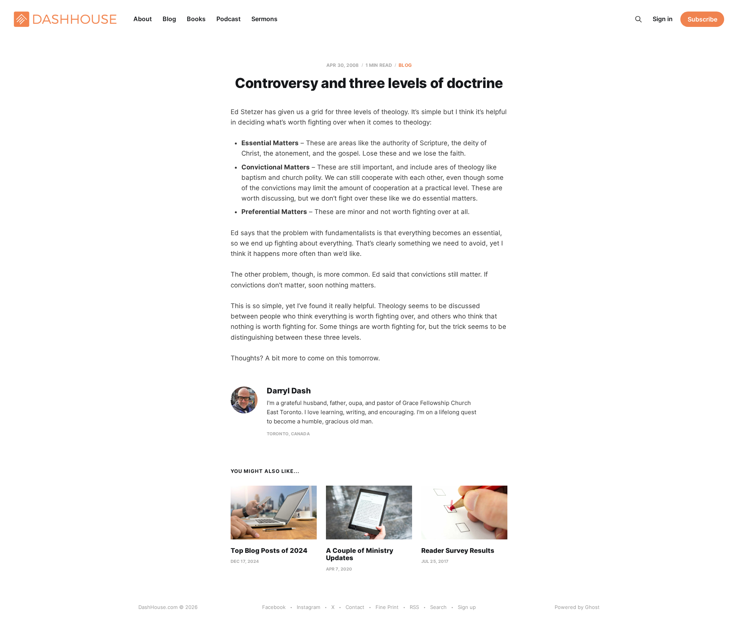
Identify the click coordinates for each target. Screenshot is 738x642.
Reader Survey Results (457, 550)
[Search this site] (638, 19)
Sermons (264, 19)
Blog (169, 19)
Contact (355, 607)
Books (196, 19)
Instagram (308, 607)
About (142, 19)
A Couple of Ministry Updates (359, 554)
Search (438, 607)
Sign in (663, 19)
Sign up (467, 607)
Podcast (228, 19)
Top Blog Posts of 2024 (269, 550)
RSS (414, 607)
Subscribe (702, 19)
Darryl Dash (289, 391)
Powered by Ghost (577, 607)
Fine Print (387, 607)
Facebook (274, 607)
